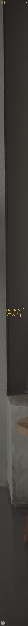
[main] (14, 313)
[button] (2, 2)
